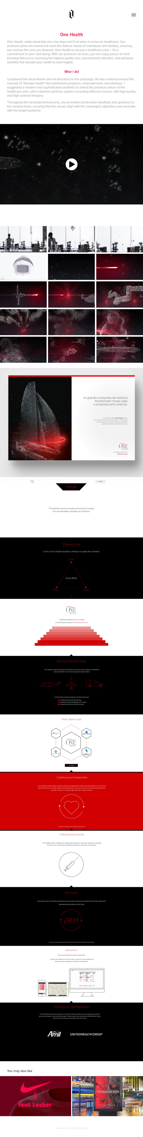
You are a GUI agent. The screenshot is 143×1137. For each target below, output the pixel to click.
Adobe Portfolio (79, 1128)
